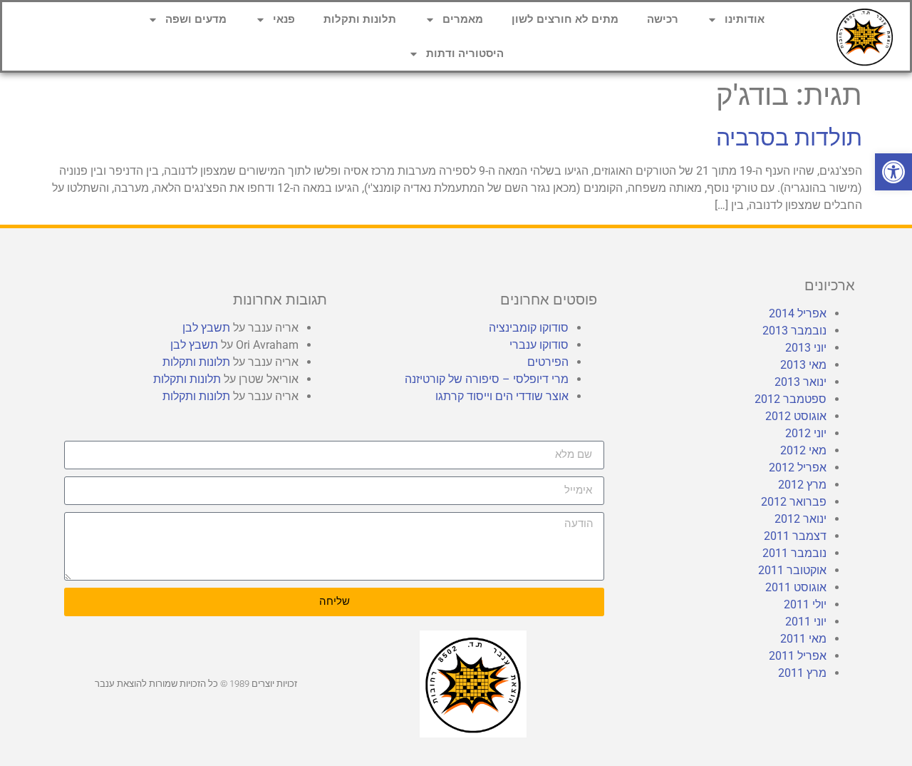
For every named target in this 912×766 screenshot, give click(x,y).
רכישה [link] (662, 19)
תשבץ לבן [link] (206, 328)
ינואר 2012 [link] (800, 519)
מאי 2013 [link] (803, 365)
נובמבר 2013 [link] (794, 330)
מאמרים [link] (462, 19)
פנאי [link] (284, 19)
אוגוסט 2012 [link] (795, 416)
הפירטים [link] (548, 362)
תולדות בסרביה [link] (789, 137)
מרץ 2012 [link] (802, 484)
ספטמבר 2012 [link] (790, 399)
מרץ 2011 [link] (802, 673)
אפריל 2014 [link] (797, 313)
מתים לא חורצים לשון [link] (565, 19)
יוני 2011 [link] (805, 621)
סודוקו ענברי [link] (539, 345)
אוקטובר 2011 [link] (792, 570)
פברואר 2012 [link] (793, 502)
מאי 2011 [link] (803, 638)
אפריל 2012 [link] (797, 467)
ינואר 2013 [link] (800, 382)
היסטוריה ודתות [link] (465, 53)
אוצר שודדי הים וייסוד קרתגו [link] (502, 396)
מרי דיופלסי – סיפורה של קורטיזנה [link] (487, 379)
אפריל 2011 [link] (797, 656)
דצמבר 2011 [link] (795, 536)
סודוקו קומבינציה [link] (529, 328)
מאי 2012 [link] (803, 450)
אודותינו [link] (745, 19)
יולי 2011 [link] (805, 604)
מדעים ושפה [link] (196, 19)
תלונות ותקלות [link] (359, 19)
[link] (893, 171)
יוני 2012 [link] (805, 433)
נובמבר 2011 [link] (794, 553)
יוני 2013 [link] (805, 347)
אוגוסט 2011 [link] (795, 587)
